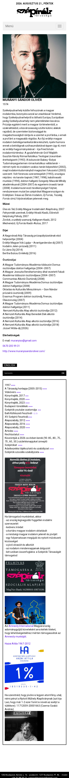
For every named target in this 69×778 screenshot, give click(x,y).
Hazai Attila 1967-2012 (17, 643)
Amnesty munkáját (15, 636)
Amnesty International (20, 626)
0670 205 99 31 (11, 345)
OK (63, 373)
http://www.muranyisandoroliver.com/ (24, 351)
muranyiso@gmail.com (24, 340)
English (9, 365)
